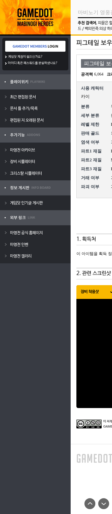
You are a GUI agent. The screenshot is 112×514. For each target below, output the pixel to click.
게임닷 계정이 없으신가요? (25, 57)
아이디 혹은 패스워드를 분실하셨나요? (33, 63)
